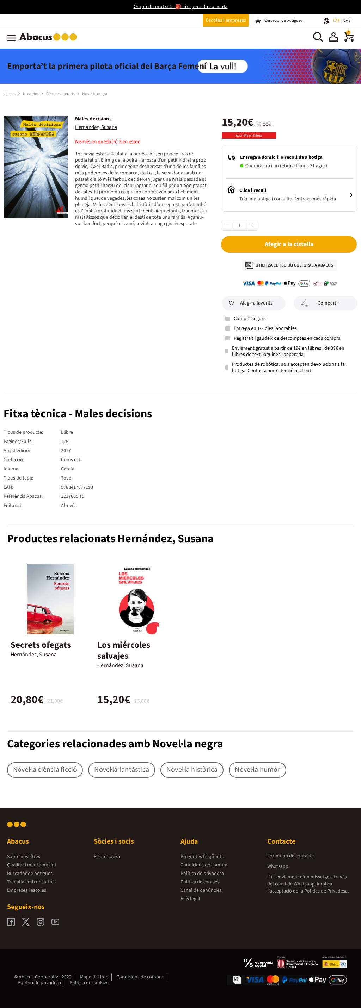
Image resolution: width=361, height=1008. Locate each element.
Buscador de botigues (30, 873)
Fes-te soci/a (107, 856)
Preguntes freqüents (202, 856)
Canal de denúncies (200, 890)
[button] (333, 38)
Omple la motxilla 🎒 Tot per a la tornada (181, 6)
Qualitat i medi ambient (31, 865)
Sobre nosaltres (23, 856)
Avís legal (190, 898)
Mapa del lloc (94, 977)
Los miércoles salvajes (123, 650)
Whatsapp (277, 866)
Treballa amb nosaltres (31, 881)
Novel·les (31, 94)
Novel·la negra (94, 94)
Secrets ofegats (41, 645)
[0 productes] (349, 40)
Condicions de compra (203, 865)
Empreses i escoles (26, 890)
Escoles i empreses (226, 20)
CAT (336, 21)
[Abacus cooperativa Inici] (50, 42)
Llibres (10, 94)
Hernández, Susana (96, 127)
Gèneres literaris (60, 94)
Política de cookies (199, 881)
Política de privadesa (202, 873)
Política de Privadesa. (326, 891)
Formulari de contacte (290, 855)
